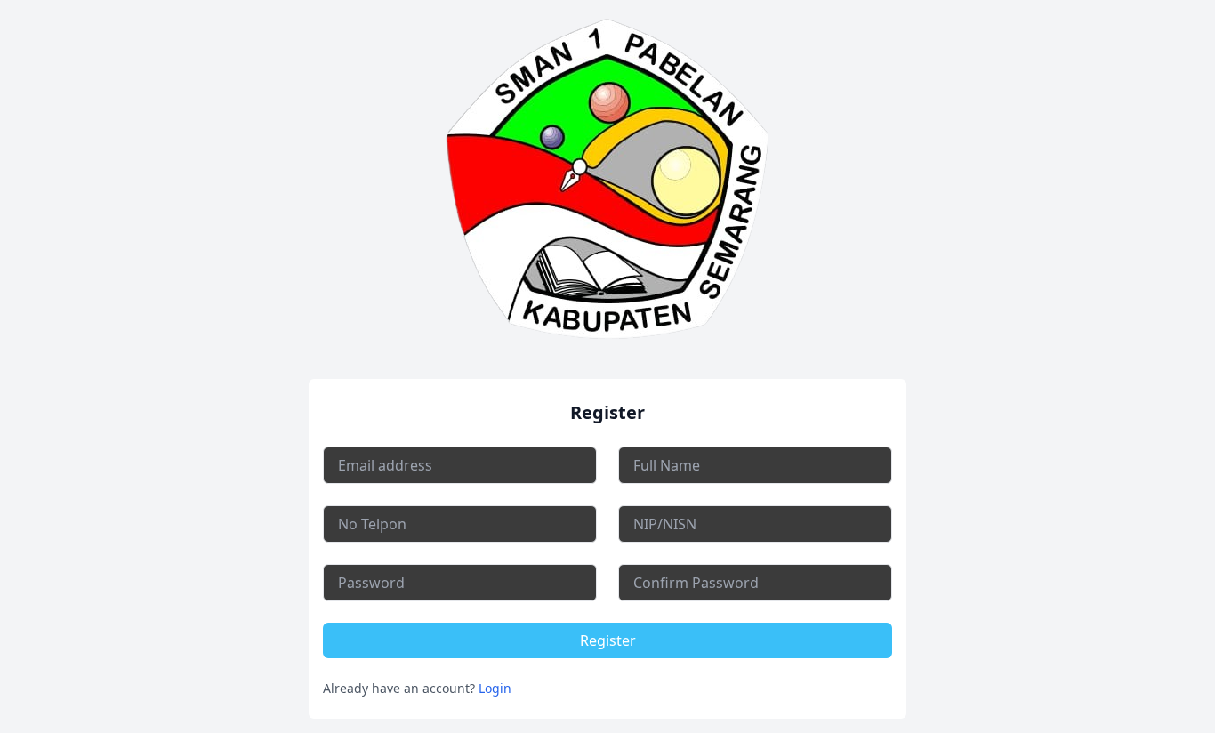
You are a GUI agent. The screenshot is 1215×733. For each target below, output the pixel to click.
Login (495, 688)
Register (608, 640)
